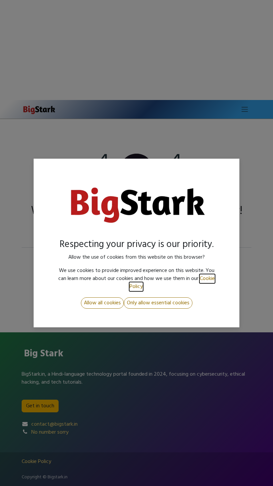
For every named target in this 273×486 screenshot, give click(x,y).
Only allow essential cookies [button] (158, 303)
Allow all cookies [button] (102, 303)
